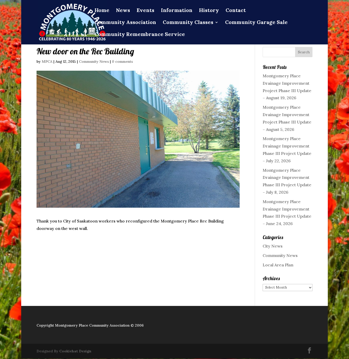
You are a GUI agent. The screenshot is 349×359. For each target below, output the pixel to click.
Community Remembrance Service (140, 34)
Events (145, 10)
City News (273, 246)
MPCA (47, 61)
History (209, 10)
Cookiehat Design (75, 351)
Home (102, 10)
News (123, 10)
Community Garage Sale (256, 22)
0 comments (122, 61)
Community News (94, 61)
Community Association (125, 22)
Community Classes (188, 22)
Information (176, 10)
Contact (236, 10)
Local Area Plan (278, 264)
